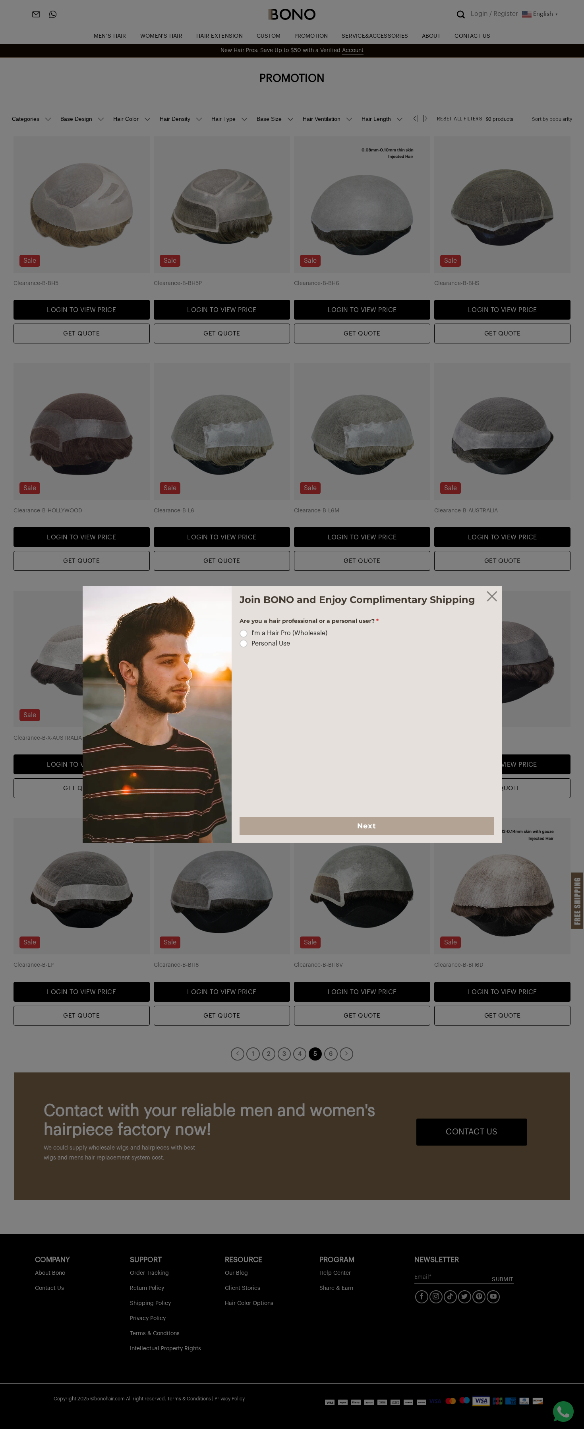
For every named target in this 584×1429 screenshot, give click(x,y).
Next (366, 826)
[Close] (492, 596)
